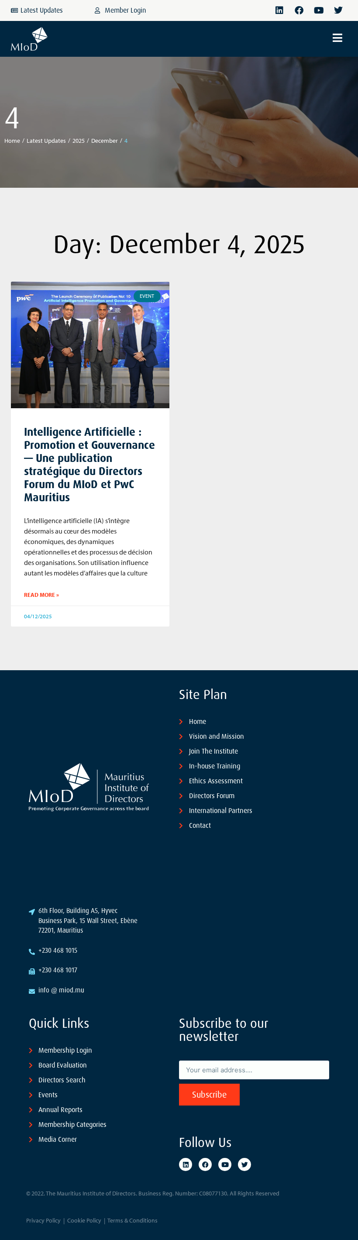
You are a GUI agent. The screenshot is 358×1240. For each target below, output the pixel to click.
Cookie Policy (84, 1220)
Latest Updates (46, 141)
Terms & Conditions (132, 1220)
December (104, 141)
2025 (78, 141)
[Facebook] (299, 10)
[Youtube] (318, 10)
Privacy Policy (43, 1220)
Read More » (41, 594)
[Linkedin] (279, 10)
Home (12, 141)
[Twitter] (338, 10)
